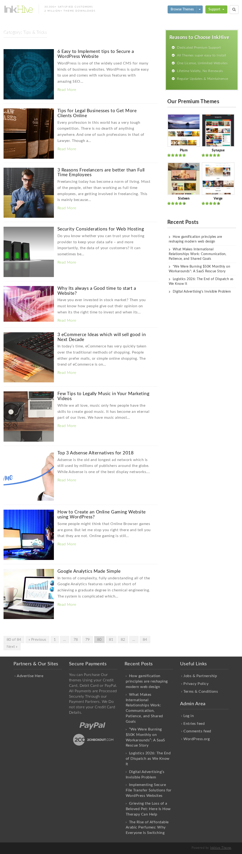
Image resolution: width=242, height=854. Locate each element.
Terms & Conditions (200, 691)
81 (111, 639)
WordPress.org (196, 739)
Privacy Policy (195, 684)
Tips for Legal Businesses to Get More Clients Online (97, 113)
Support (214, 9)
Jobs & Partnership (200, 676)
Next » (12, 647)
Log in (188, 716)
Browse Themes (182, 9)
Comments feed (197, 731)
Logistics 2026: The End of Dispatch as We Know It (148, 758)
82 (123, 639)
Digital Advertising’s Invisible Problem (202, 291)
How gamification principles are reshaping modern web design (147, 681)
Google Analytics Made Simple (89, 571)
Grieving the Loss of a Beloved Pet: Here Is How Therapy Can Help (148, 809)
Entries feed (194, 724)
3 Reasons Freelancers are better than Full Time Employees (101, 172)
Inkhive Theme (220, 848)
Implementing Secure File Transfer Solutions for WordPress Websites (149, 790)
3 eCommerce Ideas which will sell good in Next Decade (101, 337)
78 (75, 639)
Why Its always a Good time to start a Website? (96, 291)
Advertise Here (30, 676)
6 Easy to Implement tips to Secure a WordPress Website (95, 54)
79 (87, 639)
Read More (66, 90)
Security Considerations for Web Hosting (100, 229)
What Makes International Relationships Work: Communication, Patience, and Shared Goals (197, 254)
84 (145, 639)
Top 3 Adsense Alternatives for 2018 (95, 453)
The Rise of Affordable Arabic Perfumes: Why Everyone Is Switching (147, 827)
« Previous (37, 639)
